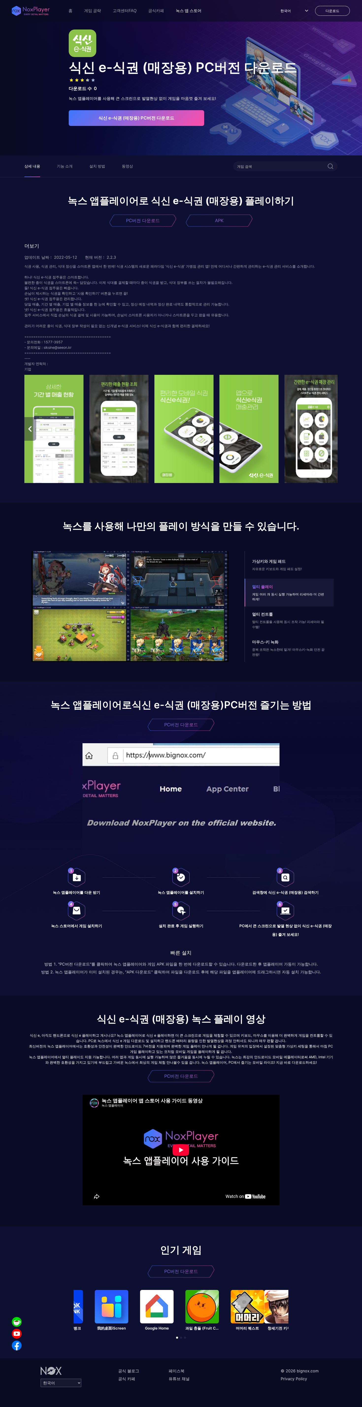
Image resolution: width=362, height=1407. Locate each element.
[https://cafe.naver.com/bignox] (17, 1322)
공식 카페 (126, 1378)
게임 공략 (92, 11)
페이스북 (176, 1370)
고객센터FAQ (124, 11)
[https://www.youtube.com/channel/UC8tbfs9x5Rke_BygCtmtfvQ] (17, 1334)
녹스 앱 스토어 (188, 11)
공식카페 (156, 11)
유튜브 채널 (179, 1378)
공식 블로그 (128, 1370)
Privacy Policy (294, 1378)
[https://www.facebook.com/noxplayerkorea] (17, 1345)
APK (219, 220)
